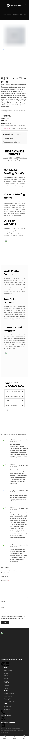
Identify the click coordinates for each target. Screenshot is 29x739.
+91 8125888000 (6, 715)
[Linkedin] (7, 664)
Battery (8, 400)
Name (3, 601)
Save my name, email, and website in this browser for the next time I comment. (13, 617)
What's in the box (11, 405)
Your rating (4, 576)
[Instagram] (3, 664)
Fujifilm (7, 125)
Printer (9, 14)
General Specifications (13, 391)
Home (4, 14)
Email (3, 607)
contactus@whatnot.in (8, 722)
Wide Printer (21, 125)
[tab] (6, 128)
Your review (5, 580)
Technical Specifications (13, 396)
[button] (14, 392)
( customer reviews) (6, 86)
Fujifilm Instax (13, 125)
